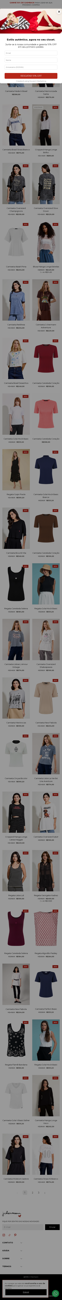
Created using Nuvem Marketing (31, 81)
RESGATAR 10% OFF (31, 76)
